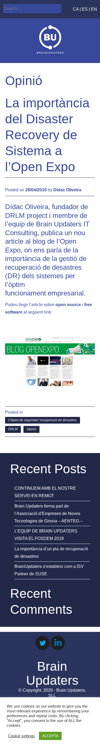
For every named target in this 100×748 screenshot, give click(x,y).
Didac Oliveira (67, 190)
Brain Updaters (52, 673)
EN (94, 9)
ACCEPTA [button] (50, 736)
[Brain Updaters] (50, 52)
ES (85, 9)
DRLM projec (25, 215)
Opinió (31, 429)
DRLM (13, 429)
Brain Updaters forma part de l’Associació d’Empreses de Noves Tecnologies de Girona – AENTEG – (48, 513)
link (47, 312)
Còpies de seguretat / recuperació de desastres (42, 420)
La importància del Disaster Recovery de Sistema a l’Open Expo (47, 135)
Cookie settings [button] (21, 736)
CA (76, 9)
